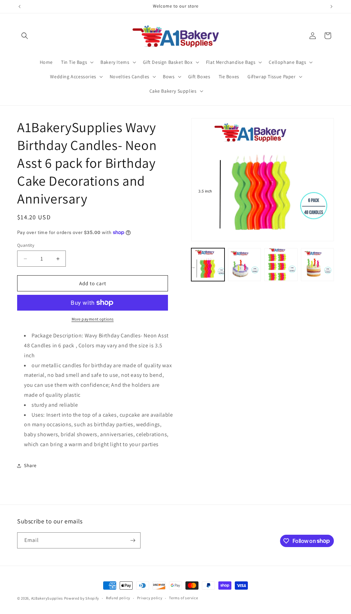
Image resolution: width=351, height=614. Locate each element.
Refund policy (118, 597)
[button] (24, 35)
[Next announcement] (331, 6)
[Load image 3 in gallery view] (280, 264)
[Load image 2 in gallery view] (244, 264)
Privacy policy (149, 597)
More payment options (93, 319)
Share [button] (30, 465)
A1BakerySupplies (47, 598)
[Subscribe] (132, 540)
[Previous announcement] (19, 6)
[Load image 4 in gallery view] (317, 264)
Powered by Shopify (81, 598)
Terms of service (183, 597)
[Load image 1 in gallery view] (207, 264)
